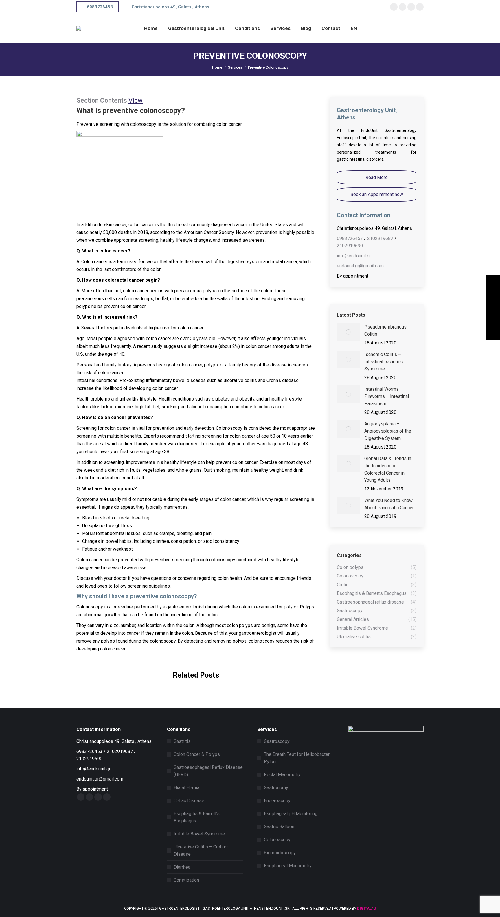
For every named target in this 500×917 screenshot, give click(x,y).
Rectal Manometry (282, 774)
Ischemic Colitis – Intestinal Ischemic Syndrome (383, 362)
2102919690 (350, 245)
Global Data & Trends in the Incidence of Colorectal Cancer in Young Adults (387, 469)
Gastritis (182, 741)
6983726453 (350, 238)
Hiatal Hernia (186, 787)
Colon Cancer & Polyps (197, 754)
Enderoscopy (277, 800)
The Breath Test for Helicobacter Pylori (297, 758)
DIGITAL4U (366, 908)
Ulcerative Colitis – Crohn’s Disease (201, 850)
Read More (376, 177)
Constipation (186, 880)
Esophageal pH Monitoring (290, 813)
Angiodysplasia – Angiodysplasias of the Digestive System (387, 431)
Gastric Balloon (279, 826)
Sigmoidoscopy (280, 852)
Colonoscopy (277, 839)
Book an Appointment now (376, 194)
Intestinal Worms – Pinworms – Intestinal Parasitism (386, 396)
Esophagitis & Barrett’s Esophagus (197, 817)
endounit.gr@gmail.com (360, 266)
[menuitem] (151, 28)
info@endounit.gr (354, 256)
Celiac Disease (189, 800)
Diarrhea (182, 867)
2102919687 (380, 238)
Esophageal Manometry (288, 865)
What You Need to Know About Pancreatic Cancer (389, 504)
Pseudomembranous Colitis (385, 330)
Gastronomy (276, 787)
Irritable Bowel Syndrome (199, 834)
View (135, 100)
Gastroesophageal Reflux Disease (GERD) (208, 771)
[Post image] (348, 332)
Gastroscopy (277, 741)
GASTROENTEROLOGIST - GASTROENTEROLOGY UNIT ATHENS (211, 908)
